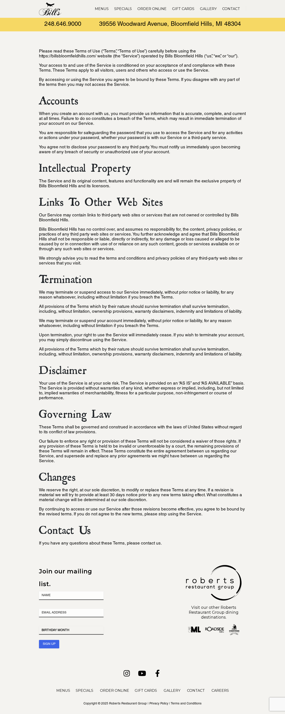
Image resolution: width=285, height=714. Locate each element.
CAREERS (220, 690)
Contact (231, 9)
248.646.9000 (62, 25)
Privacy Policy (158, 703)
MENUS (63, 690)
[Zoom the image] (214, 567)
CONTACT (196, 690)
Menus (102, 9)
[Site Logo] (50, 8)
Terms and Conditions (186, 703)
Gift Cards (183, 9)
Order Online (152, 9)
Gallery (208, 9)
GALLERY (172, 690)
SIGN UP (49, 644)
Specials (123, 9)
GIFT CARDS (146, 690)
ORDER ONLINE (114, 690)
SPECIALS (84, 690)
